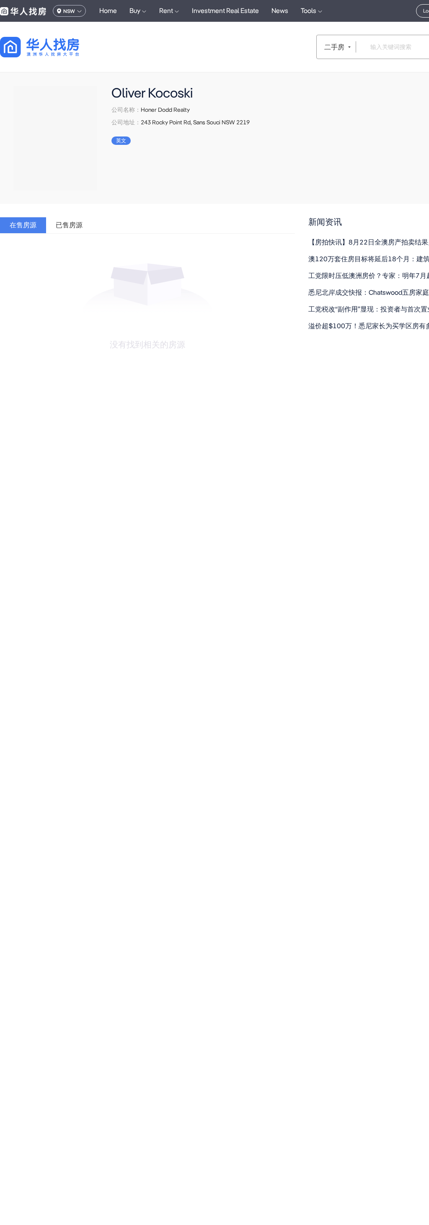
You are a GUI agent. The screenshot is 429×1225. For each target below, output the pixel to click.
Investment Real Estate (225, 11)
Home (108, 11)
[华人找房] (23, 11)
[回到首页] (54, 47)
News (279, 11)
